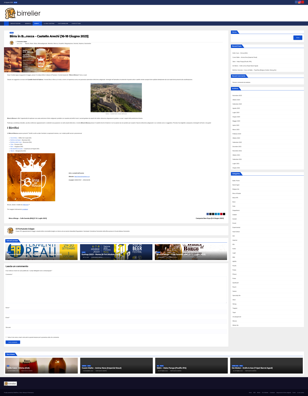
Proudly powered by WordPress (11, 392)
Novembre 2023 (237, 95)
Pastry (234, 270)
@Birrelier (26, 204)
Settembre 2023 (237, 104)
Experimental (236, 227)
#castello (61, 43)
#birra (35, 43)
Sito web (8, 327)
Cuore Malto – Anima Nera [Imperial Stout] (245, 57)
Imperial (235, 240)
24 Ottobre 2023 (238, 370)
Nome (8, 307)
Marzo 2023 (236, 129)
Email (8, 317)
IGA (234, 236)
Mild (234, 257)
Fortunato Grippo (22, 41)
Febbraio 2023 (237, 133)
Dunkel (235, 219)
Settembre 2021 (237, 159)
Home (250, 392)
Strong (234, 304)
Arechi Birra (13, 138)
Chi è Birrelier (63, 23)
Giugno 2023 (236, 116)
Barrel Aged (236, 185)
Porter (234, 278)
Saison (235, 291)
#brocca (55, 43)
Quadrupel (236, 282)
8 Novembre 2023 (88, 370)
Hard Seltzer (236, 231)
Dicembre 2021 (237, 146)
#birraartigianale (42, 43)
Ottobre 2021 (236, 155)
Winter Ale (236, 325)
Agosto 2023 (236, 108)
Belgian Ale (236, 189)
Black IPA (235, 197)
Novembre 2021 (237, 150)
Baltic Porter (236, 180)
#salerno (81, 43)
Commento (9, 274)
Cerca (234, 32)
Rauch (234, 287)
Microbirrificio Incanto (16, 148)
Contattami (76, 23)
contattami (25, 209)
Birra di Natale (237, 193)
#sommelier (87, 43)
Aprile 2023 (236, 125)
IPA (234, 244)
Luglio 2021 (236, 163)
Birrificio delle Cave (16, 142)
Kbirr (11, 146)
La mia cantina (49, 23)
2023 (254, 392)
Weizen (235, 321)
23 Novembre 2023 (13, 370)
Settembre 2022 (237, 142)
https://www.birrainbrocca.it (82, 176)
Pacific (234, 265)
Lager (234, 253)
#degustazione (68, 43)
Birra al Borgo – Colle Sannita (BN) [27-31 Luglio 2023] (27, 218)
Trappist (235, 308)
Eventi (36, 23)
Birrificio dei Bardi (15, 140)
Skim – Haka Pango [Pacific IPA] (242, 61)
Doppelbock (236, 210)
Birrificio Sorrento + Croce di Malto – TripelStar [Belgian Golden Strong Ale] (254, 70)
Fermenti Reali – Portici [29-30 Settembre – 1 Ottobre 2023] (34, 254)
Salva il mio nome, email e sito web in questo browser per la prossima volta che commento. (33, 337)
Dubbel (235, 214)
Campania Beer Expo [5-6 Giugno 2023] (210, 218)
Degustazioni (16, 23)
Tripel (234, 312)
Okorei (12, 151)
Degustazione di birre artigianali (283, 392)
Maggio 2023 (236, 121)
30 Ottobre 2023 (163, 370)
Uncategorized (237, 316)
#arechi (27, 43)
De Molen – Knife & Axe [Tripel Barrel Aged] (245, 66)
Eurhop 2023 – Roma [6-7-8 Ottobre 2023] (101, 254)
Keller (234, 248)
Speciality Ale (237, 295)
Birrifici (28, 23)
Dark (234, 206)
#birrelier (50, 43)
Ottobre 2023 (236, 99)
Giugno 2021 (236, 168)
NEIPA (234, 261)
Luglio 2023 (236, 112)
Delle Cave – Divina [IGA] (240, 53)
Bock (234, 202)
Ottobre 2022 (236, 138)
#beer (31, 43)
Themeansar (31, 392)
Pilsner (235, 274)
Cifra (11, 144)
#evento (76, 43)
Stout (234, 299)
